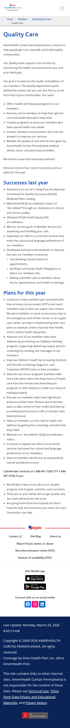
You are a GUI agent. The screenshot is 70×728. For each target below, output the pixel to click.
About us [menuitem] (55, 536)
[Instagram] (35, 604)
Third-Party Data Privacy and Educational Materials (31, 697)
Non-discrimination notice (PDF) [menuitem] (35, 550)
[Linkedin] (42, 604)
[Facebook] (28, 604)
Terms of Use (38, 691)
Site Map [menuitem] (35, 536)
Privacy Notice (36, 703)
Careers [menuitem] (14, 536)
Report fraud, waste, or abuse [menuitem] (35, 543)
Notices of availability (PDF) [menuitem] (35, 557)
